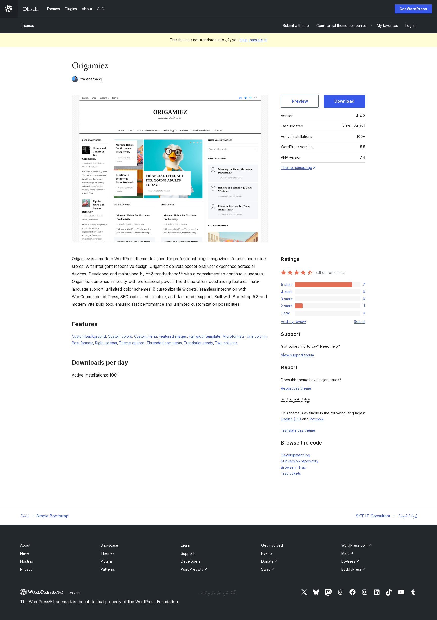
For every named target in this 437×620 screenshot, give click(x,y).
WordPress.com (356, 545)
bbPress (350, 561)
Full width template (205, 336)
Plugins (107, 561)
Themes (27, 25)
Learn (185, 545)
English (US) (291, 419)
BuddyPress (353, 569)
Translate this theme (298, 430)
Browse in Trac (293, 467)
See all (359, 321)
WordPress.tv (194, 569)
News (25, 553)
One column (257, 336)
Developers (191, 561)
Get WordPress (413, 9)
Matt (347, 553)
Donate (269, 561)
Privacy (26, 569)
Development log (295, 455)
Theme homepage (296, 167)
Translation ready (198, 343)
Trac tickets (291, 473)
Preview (300, 101)
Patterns (108, 569)
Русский (317, 419)
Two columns (226, 343)
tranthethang (91, 79)
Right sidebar (106, 343)
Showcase (109, 545)
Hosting (26, 561)
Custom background (89, 336)
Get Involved (272, 545)
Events (267, 553)
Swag (268, 569)
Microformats (234, 336)
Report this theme (296, 388)
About (25, 545)
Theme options (132, 343)
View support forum (297, 355)
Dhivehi (74, 593)
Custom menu (145, 336)
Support (187, 553)
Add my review (293, 321)
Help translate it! (253, 40)
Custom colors (120, 336)
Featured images (173, 336)
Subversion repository (299, 461)
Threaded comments (164, 343)
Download (344, 101)
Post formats (82, 343)
